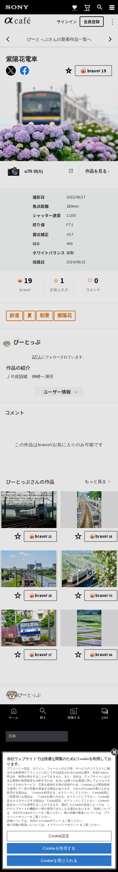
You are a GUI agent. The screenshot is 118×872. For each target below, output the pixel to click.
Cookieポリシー (51, 820)
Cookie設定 (59, 836)
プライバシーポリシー (64, 824)
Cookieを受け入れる (59, 860)
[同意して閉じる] (114, 752)
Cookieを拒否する (59, 848)
